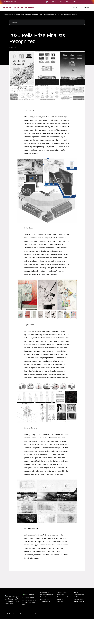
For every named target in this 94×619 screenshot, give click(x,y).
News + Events (44, 14)
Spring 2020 (53, 14)
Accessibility (60, 594)
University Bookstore (79, 599)
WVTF (75, 597)
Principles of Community (46, 594)
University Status (45, 592)
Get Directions (28, 597)
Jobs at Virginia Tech (79, 601)
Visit (61, 1)
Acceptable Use (44, 599)
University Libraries (62, 592)
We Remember (46, 601)
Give (67, 1)
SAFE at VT (60, 601)
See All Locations (29, 600)
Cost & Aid (60, 599)
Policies (76, 592)
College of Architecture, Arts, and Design (14, 14)
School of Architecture (32, 14)
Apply (54, 1)
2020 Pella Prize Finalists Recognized (67, 14)
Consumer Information (63, 597)
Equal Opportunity (79, 594)
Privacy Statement (45, 597)
